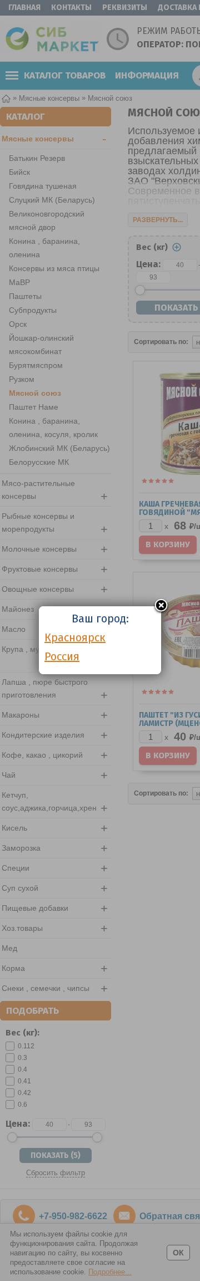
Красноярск (75, 637)
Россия (61, 656)
